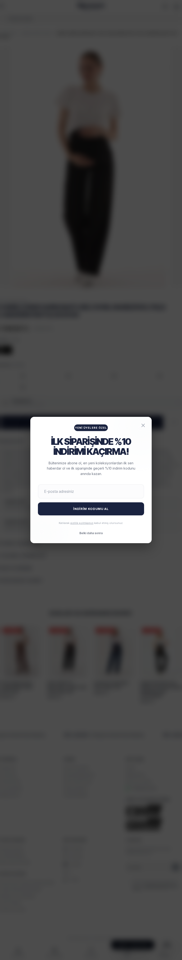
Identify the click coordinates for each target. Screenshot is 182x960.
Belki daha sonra (91, 533)
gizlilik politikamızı (81, 523)
